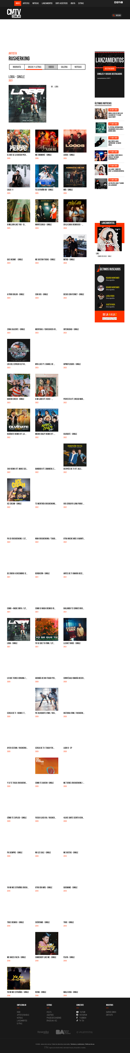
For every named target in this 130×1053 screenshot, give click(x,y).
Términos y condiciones (77, 1044)
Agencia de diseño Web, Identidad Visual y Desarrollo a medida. (67, 1048)
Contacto (109, 1015)
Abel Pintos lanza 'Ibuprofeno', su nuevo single (114, 143)
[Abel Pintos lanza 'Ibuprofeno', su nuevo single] (101, 141)
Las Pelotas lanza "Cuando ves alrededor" (116, 184)
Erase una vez (52, 1020)
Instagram (83, 1015)
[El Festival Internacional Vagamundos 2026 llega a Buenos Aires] (101, 127)
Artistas (26, 3)
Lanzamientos (47, 3)
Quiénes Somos (111, 1012)
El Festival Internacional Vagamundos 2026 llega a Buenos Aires (115, 129)
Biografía (17, 66)
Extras (81, 3)
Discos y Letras (34, 66)
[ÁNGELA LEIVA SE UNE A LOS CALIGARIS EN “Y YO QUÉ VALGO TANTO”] (101, 113)
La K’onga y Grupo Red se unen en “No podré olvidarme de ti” (115, 157)
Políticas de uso (89, 1044)
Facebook (83, 1018)
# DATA (49, 1012)
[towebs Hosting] (43, 1032)
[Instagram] (117, 2)
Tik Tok (81, 1020)
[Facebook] (122, 2)
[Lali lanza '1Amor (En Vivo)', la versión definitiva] (101, 169)
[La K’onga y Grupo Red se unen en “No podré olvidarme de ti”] (101, 155)
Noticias (35, 3)
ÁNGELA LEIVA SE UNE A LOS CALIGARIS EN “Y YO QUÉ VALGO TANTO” (115, 115)
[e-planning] (84, 1032)
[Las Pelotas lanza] (101, 183)
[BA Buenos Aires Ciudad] (63, 1032)
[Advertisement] (65, 34)
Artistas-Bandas (23, 1015)
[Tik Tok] (119, 2)
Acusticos (50, 1015)
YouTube (82, 1012)
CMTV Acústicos (62, 3)
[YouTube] (115, 2)
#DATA (73, 3)
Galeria (64, 66)
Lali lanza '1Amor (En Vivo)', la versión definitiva (116, 170)
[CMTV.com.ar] (15, 13)
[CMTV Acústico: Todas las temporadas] (110, 60)
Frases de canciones (54, 1018)
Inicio (18, 3)
